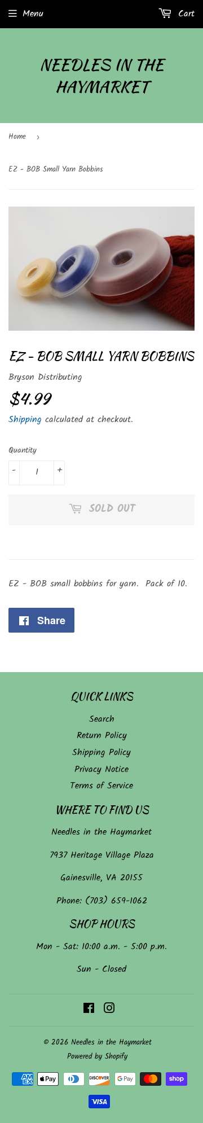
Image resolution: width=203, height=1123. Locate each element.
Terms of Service (101, 786)
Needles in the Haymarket (101, 76)
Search (101, 719)
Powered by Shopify (97, 1057)
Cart (185, 14)
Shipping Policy (101, 752)
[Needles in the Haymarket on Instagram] (109, 1010)
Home (17, 137)
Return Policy (102, 736)
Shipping (25, 420)
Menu (33, 14)
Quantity (22, 450)
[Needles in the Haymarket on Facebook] (89, 1010)
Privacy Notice (101, 769)
